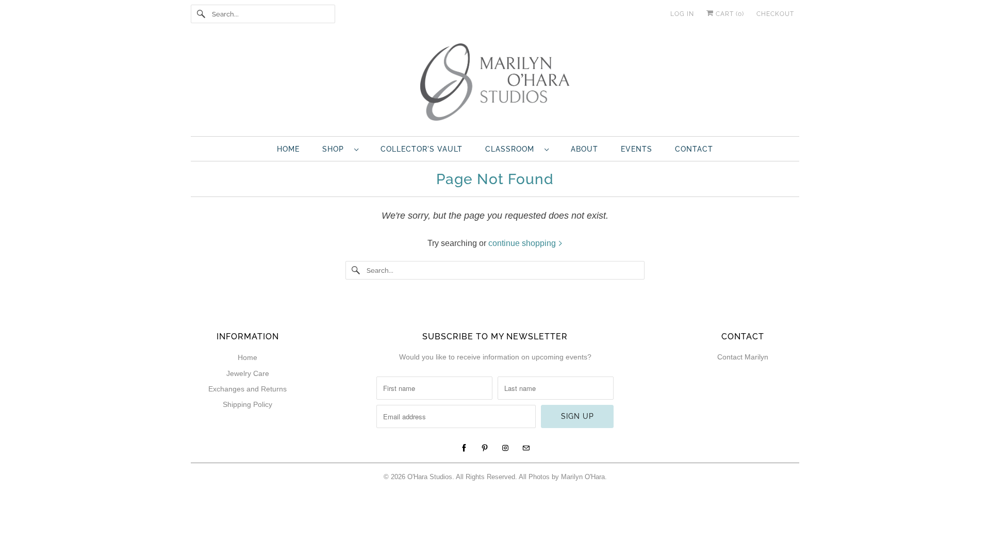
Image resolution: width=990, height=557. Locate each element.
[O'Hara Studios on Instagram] (505, 448)
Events (636, 149)
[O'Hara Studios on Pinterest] (484, 448)
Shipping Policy (247, 404)
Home (288, 149)
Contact (694, 149)
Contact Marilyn (742, 357)
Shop (335, 149)
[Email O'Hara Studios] (526, 448)
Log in (682, 14)
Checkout (775, 14)
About (584, 149)
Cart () (729, 14)
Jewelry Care (247, 373)
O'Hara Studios (429, 477)
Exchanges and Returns (247, 389)
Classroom (512, 149)
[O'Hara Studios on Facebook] (464, 448)
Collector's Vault (422, 149)
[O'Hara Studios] (495, 84)
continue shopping (523, 243)
